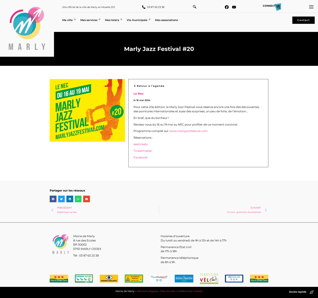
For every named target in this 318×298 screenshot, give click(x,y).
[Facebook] (227, 7)
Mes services (88, 20)
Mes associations (166, 20)
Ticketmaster (142, 150)
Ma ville (67, 20)
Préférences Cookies (190, 291)
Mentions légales (147, 291)
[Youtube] (234, 7)
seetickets (140, 144)
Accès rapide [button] (297, 291)
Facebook (140, 157)
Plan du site (167, 291)
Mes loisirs (112, 20)
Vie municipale (137, 20)
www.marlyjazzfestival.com (188, 131)
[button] (194, 7)
